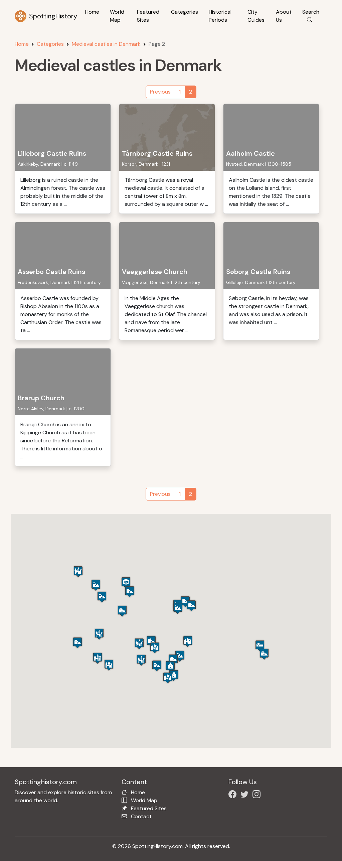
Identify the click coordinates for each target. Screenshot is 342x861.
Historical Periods (220, 15)
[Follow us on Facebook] (233, 795)
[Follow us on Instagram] (257, 795)
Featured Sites (148, 15)
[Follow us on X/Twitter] (245, 795)
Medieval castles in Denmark (106, 43)
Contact (141, 816)
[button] (259, 645)
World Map (117, 15)
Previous (160, 91)
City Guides (256, 15)
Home (92, 11)
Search (310, 11)
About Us (284, 15)
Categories (184, 11)
